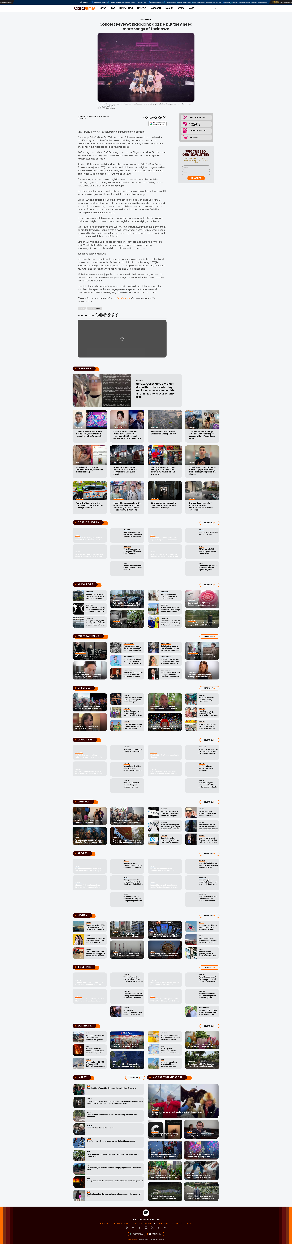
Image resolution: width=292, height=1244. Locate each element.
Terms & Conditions (183, 1223)
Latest (103, 8)
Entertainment (126, 8)
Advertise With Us (121, 1223)
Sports (181, 8)
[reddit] (161, 117)
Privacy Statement (143, 1223)
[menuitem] (103, 8)
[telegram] (153, 117)
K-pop (82, 308)
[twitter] (149, 117)
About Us (104, 1223)
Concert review (94, 308)
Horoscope (155, 8)
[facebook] (145, 117)
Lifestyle (141, 8)
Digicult (169, 8)
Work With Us (163, 1223)
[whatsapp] (157, 117)
